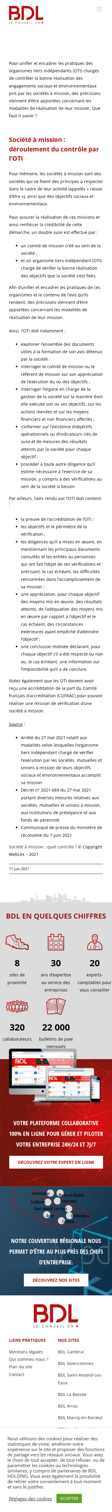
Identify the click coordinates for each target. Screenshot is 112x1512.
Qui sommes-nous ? (28, 1359)
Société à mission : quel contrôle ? (43, 847)
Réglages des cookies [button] (30, 1498)
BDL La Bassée (72, 1394)
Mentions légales (26, 1352)
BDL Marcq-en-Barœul (80, 1417)
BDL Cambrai (71, 1352)
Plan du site (21, 1366)
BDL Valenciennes (75, 1363)
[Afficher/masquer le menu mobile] (100, 9)
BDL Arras (68, 1406)
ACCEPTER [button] (69, 1498)
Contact (16, 1374)
